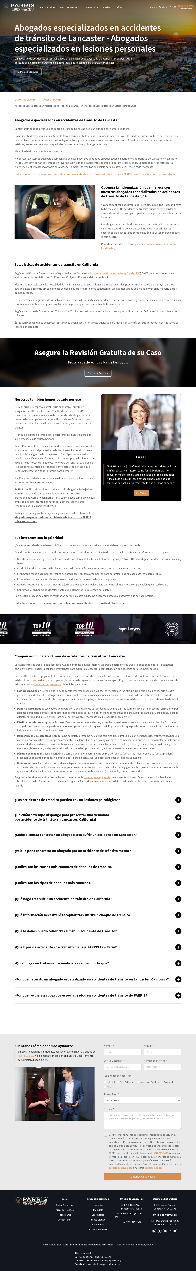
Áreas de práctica (48, 7)
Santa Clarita (98, 1219)
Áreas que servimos (69, 7)
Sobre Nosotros (64, 1205)
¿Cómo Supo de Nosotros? (118, 1075)
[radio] (109, 1082)
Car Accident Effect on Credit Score (93, 1257)
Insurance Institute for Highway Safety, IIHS (115, 273)
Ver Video (141, 489)
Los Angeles (98, 1215)
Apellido (149, 1045)
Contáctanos (65, 1219)
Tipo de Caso (111, 1094)
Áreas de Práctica (65, 1210)
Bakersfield (98, 1224)
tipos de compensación (47, 684)
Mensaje (109, 1109)
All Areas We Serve (98, 1229)
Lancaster (98, 1205)
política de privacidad (120, 1168)
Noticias (106, 7)
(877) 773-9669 (160, 1153)
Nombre (109, 1045)
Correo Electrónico (114, 1060)
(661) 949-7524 (133, 1222)
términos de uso (154, 1168)
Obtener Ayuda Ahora (143, 1177)
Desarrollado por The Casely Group (134, 1244)
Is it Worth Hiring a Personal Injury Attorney (98, 1260)
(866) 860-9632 (26, 1056)
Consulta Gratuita (28, 72)
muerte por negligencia (97, 777)
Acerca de (90, 7)
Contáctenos (119, 7)
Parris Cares (64, 1215)
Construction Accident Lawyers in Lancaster (98, 1264)
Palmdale (98, 1210)
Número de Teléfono (155, 1060)
